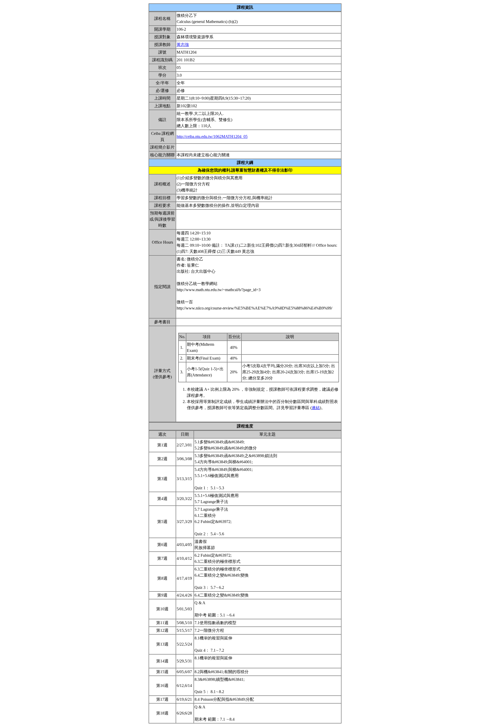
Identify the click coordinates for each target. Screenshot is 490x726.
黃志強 (183, 44)
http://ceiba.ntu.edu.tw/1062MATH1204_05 (212, 136)
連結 (316, 408)
